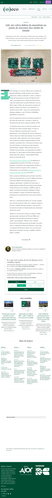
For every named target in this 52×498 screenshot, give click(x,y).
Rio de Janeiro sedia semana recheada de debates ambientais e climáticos (32, 381)
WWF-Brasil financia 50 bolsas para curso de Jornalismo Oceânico (45, 360)
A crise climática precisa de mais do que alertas (5, 353)
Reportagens (32, 9)
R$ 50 (30, 285)
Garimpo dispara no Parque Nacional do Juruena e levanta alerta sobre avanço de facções (19, 354)
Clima (40, 17)
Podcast (24, 308)
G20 (6, 95)
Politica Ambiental (46, 17)
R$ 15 (12, 285)
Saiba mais (3, 486)
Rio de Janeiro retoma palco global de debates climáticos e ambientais (32, 363)
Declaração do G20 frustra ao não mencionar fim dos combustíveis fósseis (8, 316)
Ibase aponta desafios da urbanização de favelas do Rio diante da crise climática (45, 377)
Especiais (44, 9)
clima (6, 92)
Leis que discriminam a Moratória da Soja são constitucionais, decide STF (19, 372)
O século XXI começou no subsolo (6, 368)
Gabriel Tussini (43, 334)
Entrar (3, 496)
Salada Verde (38, 9)
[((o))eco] (11, 9)
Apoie (48, 2)
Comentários (25, 240)
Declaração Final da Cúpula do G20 (21, 160)
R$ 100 (39, 285)
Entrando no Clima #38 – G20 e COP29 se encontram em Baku (26, 316)
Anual (35, 282)
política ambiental (5, 98)
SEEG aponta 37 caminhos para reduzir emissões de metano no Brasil (6, 375)
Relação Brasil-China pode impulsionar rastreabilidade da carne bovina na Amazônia (19, 363)
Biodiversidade (34, 17)
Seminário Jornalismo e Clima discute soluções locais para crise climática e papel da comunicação (32, 372)
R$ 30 (21, 285)
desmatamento (4, 93)
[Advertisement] (26, 402)
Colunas (2, 350)
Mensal (17, 282)
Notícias (24, 9)
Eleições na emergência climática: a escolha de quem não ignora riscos (6, 361)
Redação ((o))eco (26, 328)
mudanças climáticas (6, 97)
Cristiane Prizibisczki (9, 330)
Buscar (36, 2)
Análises (2, 366)
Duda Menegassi (16, 45)
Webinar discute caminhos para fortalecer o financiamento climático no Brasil (32, 354)
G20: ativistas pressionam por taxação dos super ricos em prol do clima (43, 317)
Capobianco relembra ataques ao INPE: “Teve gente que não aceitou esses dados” (19, 380)
